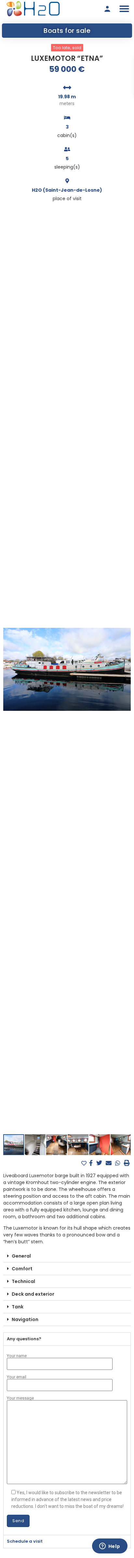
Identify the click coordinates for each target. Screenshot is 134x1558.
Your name (17, 1356)
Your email (16, 1377)
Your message (20, 1398)
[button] (124, 9)
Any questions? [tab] (24, 1339)
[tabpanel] (67, 1440)
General (21, 1256)
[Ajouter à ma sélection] (84, 1163)
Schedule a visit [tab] (25, 1541)
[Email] (109, 1163)
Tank (17, 1306)
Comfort (22, 1268)
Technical (23, 1281)
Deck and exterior (33, 1294)
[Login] (107, 9)
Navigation (25, 1319)
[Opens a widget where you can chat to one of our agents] (109, 1546)
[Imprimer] (127, 1163)
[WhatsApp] (118, 1163)
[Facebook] (91, 1163)
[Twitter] (100, 1163)
